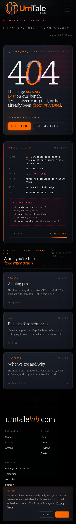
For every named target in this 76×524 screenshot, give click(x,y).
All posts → (49, 126)
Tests (44, 453)
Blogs (44, 437)
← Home (19, 126)
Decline (46, 514)
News (44, 442)
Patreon (9, 484)
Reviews (45, 447)
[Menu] (67, 8)
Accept (62, 514)
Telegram (10, 473)
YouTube (10, 479)
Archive (9, 447)
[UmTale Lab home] (25, 8)
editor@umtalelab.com (17, 468)
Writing (9, 437)
